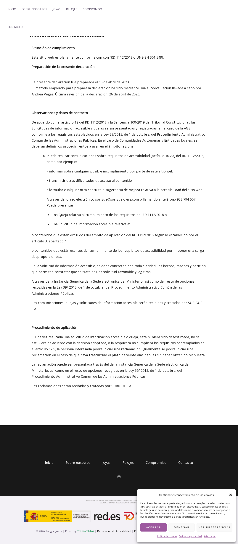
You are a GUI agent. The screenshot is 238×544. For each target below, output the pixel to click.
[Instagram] (119, 476)
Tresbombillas (85, 531)
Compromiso (92, 9)
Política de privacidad (190, 536)
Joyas (56, 9)
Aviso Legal (210, 536)
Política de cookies (167, 536)
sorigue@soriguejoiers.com (117, 199)
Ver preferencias (214, 527)
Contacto (15, 27)
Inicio (11, 9)
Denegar (181, 527)
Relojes (71, 9)
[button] (230, 495)
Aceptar (153, 527)
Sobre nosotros (34, 9)
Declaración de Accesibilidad (114, 531)
